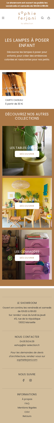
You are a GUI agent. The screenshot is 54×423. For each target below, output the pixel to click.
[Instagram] (30, 380)
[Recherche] (42, 18)
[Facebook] (23, 380)
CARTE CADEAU (14, 100)
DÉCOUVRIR (27, 153)
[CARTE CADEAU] (14, 84)
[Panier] (49, 18)
